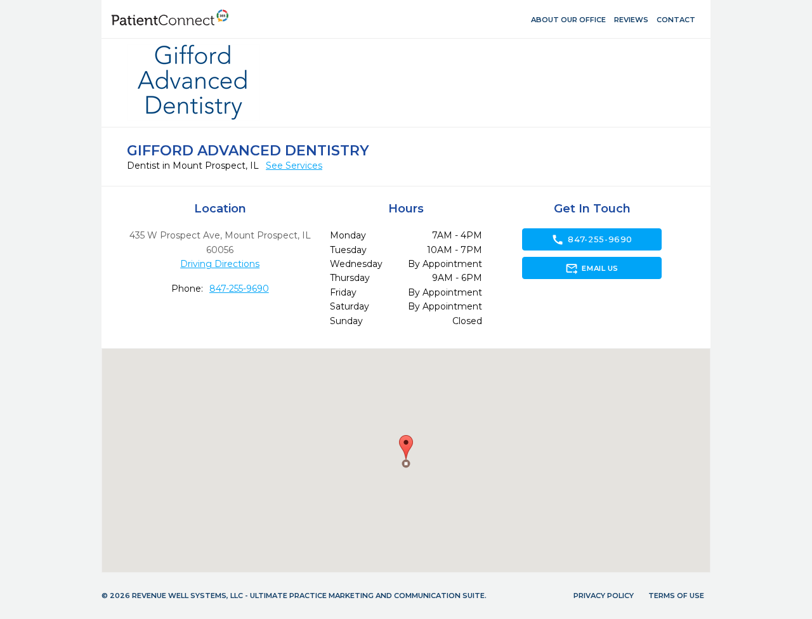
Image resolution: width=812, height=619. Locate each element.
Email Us (591, 268)
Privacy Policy (603, 595)
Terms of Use (676, 595)
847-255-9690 (239, 288)
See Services (294, 165)
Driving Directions (219, 264)
